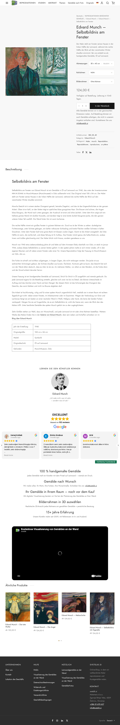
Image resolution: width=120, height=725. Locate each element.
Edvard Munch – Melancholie (73, 615)
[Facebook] (82, 152)
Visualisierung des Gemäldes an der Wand (45, 676)
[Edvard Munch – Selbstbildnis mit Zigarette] (102, 608)
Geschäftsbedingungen (43, 699)
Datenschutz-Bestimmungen (44, 682)
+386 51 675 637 (97, 704)
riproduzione (94, 144)
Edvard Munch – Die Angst (44, 627)
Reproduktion (103, 141)
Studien (41, 3)
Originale (90, 3)
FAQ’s (36, 670)
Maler (88, 141)
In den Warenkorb (102, 106)
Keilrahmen (80, 72)
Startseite (79, 16)
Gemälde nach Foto (76, 3)
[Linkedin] (90, 152)
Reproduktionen (28, 3)
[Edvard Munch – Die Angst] (46, 608)
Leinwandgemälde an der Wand (72, 671)
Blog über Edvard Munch (22, 318)
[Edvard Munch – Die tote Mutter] (18, 607)
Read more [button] (8, 455)
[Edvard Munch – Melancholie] (74, 602)
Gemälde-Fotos (67, 685)
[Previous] (5, 609)
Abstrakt (52, 3)
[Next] (115, 609)
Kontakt (8, 674)
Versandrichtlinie (40, 695)
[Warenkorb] (113, 3)
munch (94, 141)
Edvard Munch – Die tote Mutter (16, 625)
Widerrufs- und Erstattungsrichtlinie (41, 689)
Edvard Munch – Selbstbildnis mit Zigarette (102, 628)
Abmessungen (81, 63)
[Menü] (7, 3)
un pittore (104, 144)
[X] (86, 152)
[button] (118, 445)
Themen (62, 3)
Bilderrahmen (81, 81)
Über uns (9, 670)
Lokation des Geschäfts (15, 679)
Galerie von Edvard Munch (50, 314)
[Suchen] (107, 3)
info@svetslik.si (82, 123)
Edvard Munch (91, 19)
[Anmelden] (101, 3)
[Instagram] (57, 720)
